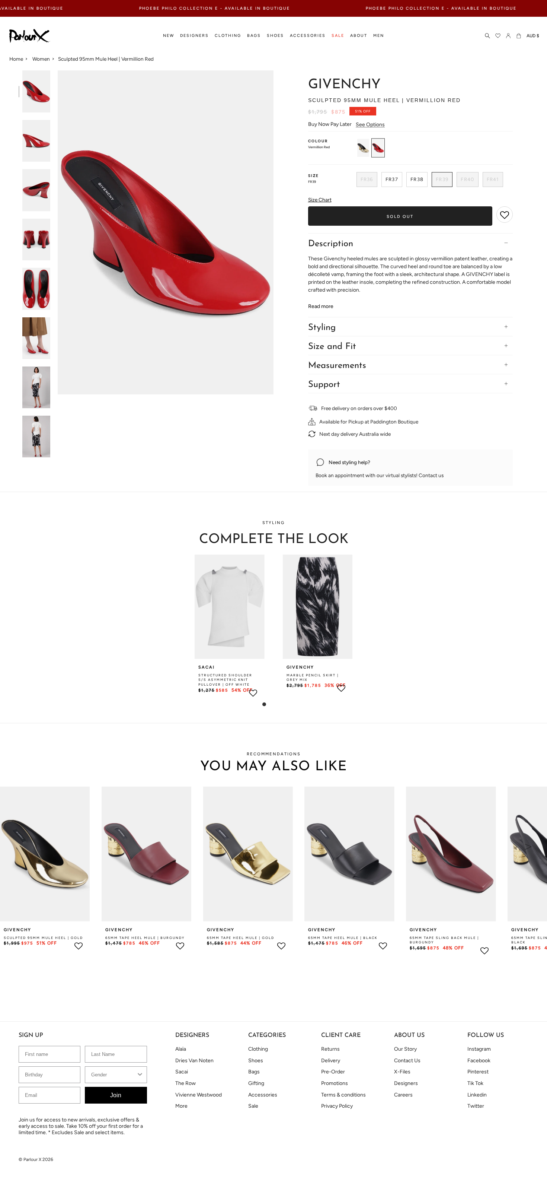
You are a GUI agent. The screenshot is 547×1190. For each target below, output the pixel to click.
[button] (168, 36)
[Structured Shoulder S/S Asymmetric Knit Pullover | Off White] (229, 607)
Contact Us (407, 1060)
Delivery (330, 1060)
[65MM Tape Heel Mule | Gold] (248, 854)
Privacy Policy (337, 1106)
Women (41, 59)
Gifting (256, 1083)
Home (16, 59)
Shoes (255, 1060)
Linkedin (477, 1095)
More (181, 1106)
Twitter (475, 1106)
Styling (322, 327)
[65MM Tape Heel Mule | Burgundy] (146, 854)
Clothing (258, 1049)
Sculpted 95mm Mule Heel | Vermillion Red (106, 59)
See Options (370, 124)
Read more (320, 307)
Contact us (431, 475)
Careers (403, 1095)
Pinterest (478, 1072)
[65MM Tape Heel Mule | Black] (349, 854)
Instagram (479, 1049)
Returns (330, 1049)
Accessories (262, 1095)
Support (324, 384)
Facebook (478, 1060)
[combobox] (113, 1075)
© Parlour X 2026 (36, 1159)
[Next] (528, 846)
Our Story (405, 1049)
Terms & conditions (343, 1095)
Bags (254, 1072)
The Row (185, 1083)
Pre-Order (333, 1072)
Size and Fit (332, 346)
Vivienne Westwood (198, 1095)
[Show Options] (140, 1075)
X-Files (402, 1072)
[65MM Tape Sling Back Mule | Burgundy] (451, 854)
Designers (406, 1083)
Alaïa (180, 1049)
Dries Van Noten (194, 1060)
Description (330, 243)
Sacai (181, 1072)
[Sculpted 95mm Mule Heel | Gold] (45, 854)
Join (115, 1095)
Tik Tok (475, 1083)
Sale (253, 1106)
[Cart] (519, 36)
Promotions (334, 1083)
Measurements (337, 365)
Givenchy (344, 85)
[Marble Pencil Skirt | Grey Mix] (317, 607)
